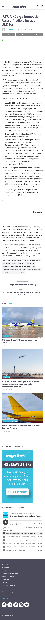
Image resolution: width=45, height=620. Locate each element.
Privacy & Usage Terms (10, 573)
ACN (8, 260)
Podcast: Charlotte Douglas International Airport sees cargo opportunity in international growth (20, 384)
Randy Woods (12, 29)
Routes (5, 335)
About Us (5, 564)
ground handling (18, 263)
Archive (4, 582)
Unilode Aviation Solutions (12, 269)
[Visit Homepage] (20, 6)
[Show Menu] (3, 6)
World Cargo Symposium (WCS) (13, 273)
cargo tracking (17, 260)
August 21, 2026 (7, 345)
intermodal (30, 263)
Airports (6, 377)
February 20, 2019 (26, 29)
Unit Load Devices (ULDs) (32, 269)
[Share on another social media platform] (36, 34)
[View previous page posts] (20, 438)
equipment (6, 263)
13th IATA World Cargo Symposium (28, 247)
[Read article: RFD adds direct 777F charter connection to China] (22, 322)
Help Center (6, 567)
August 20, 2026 (7, 431)
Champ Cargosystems (32, 260)
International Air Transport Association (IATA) (19, 266)
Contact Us (6, 570)
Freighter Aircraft (10, 421)
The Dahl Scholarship (9, 586)
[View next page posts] (24, 438)
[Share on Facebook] (8, 34)
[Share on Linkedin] (23, 34)
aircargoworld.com (12, 256)
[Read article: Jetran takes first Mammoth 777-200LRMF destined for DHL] (22, 408)
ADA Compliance (8, 576)
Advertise (5, 579)
